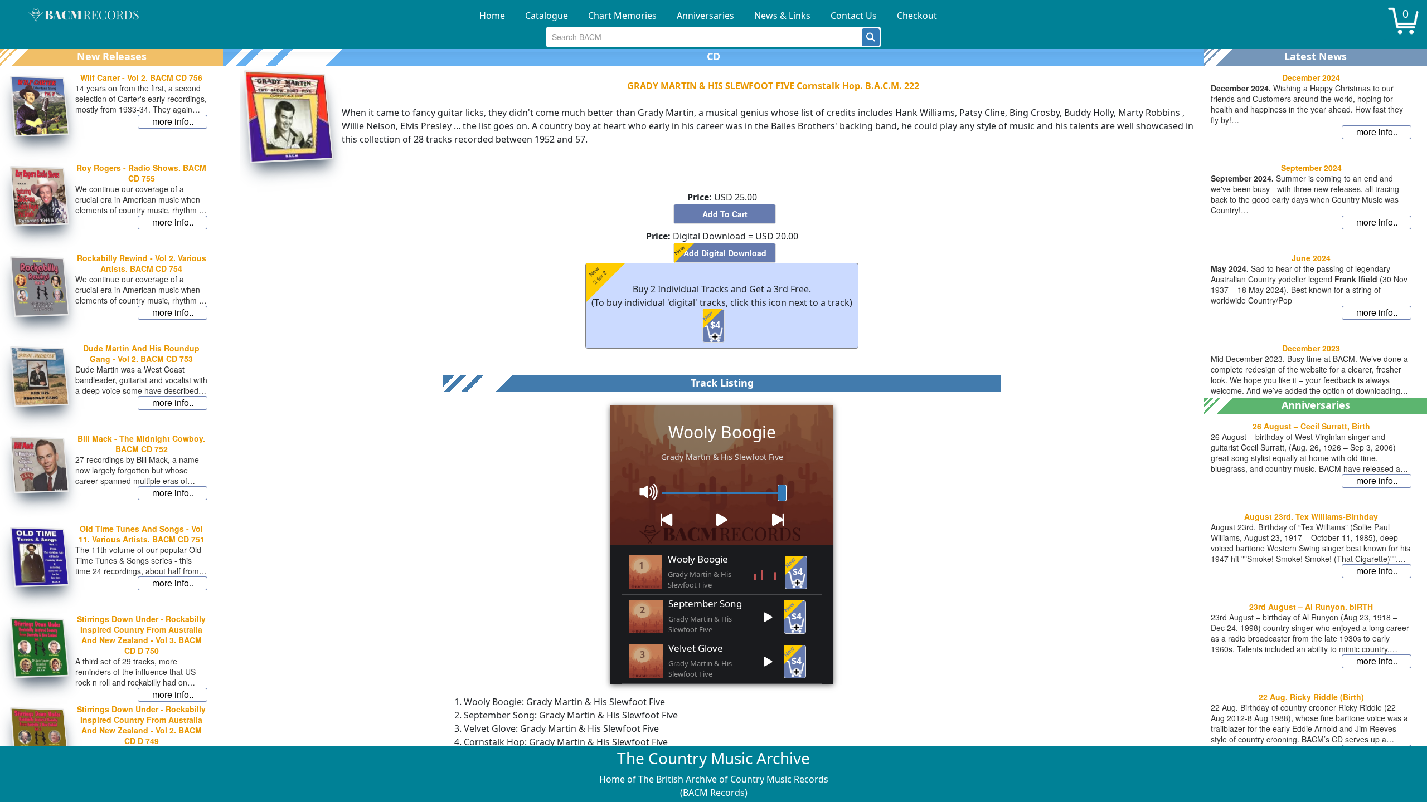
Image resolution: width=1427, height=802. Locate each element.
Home (492, 15)
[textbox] (704, 37)
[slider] (782, 493)
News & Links (782, 15)
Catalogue (546, 15)
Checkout (917, 15)
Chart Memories (622, 15)
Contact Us (854, 15)
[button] (871, 37)
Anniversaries (705, 15)
